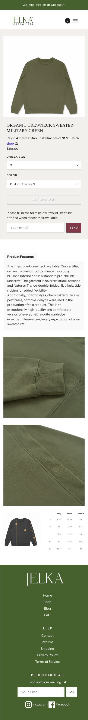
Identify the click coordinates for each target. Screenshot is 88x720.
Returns (47, 642)
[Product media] (44, 377)
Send (74, 227)
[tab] (20, 257)
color (12, 175)
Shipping (47, 649)
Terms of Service (47, 662)
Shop (47, 602)
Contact (47, 635)
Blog (47, 608)
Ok (72, 691)
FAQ (47, 615)
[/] (27, 20)
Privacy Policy (47, 655)
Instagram (40, 704)
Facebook (62, 704)
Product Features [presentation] (20, 257)
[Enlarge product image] (44, 76)
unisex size (16, 156)
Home (47, 595)
